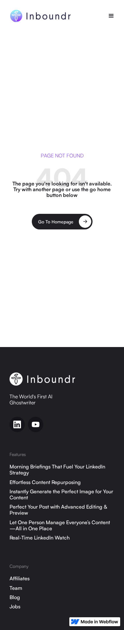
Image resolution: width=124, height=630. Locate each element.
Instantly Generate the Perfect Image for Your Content (61, 495)
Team (16, 588)
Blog (15, 597)
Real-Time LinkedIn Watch (40, 538)
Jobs (15, 607)
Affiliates (20, 579)
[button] (111, 15)
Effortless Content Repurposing (45, 482)
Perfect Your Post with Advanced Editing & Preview (58, 510)
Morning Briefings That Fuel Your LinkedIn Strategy (57, 470)
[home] (37, 16)
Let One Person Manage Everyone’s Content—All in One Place (60, 525)
